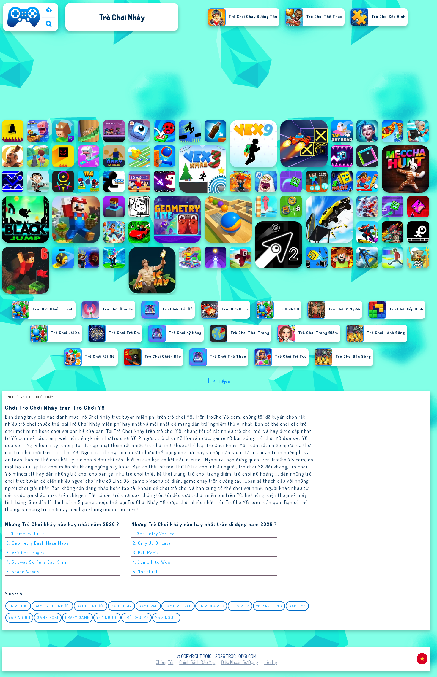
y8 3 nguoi (166, 617)
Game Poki (48, 617)
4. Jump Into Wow (152, 562)
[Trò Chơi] (49, 10)
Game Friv (121, 605)
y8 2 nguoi (19, 617)
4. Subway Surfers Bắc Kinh (36, 562)
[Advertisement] (218, 76)
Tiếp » (224, 381)
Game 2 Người (90, 605)
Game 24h (148, 605)
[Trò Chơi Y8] (24, 27)
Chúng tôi (164, 662)
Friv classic (211, 605)
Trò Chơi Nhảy (41, 397)
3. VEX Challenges (26, 552)
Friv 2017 (240, 605)
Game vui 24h (178, 605)
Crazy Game (77, 617)
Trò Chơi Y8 (14, 397)
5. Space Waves (23, 571)
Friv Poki (18, 605)
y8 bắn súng (269, 605)
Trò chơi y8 (136, 617)
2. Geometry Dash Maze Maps (38, 543)
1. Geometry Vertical (154, 533)
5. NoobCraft (146, 571)
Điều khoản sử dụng (239, 662)
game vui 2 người (52, 605)
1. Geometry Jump (26, 533)
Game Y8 (297, 605)
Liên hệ (270, 662)
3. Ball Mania (146, 552)
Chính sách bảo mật (197, 662)
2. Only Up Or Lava (152, 543)
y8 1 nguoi (107, 617)
